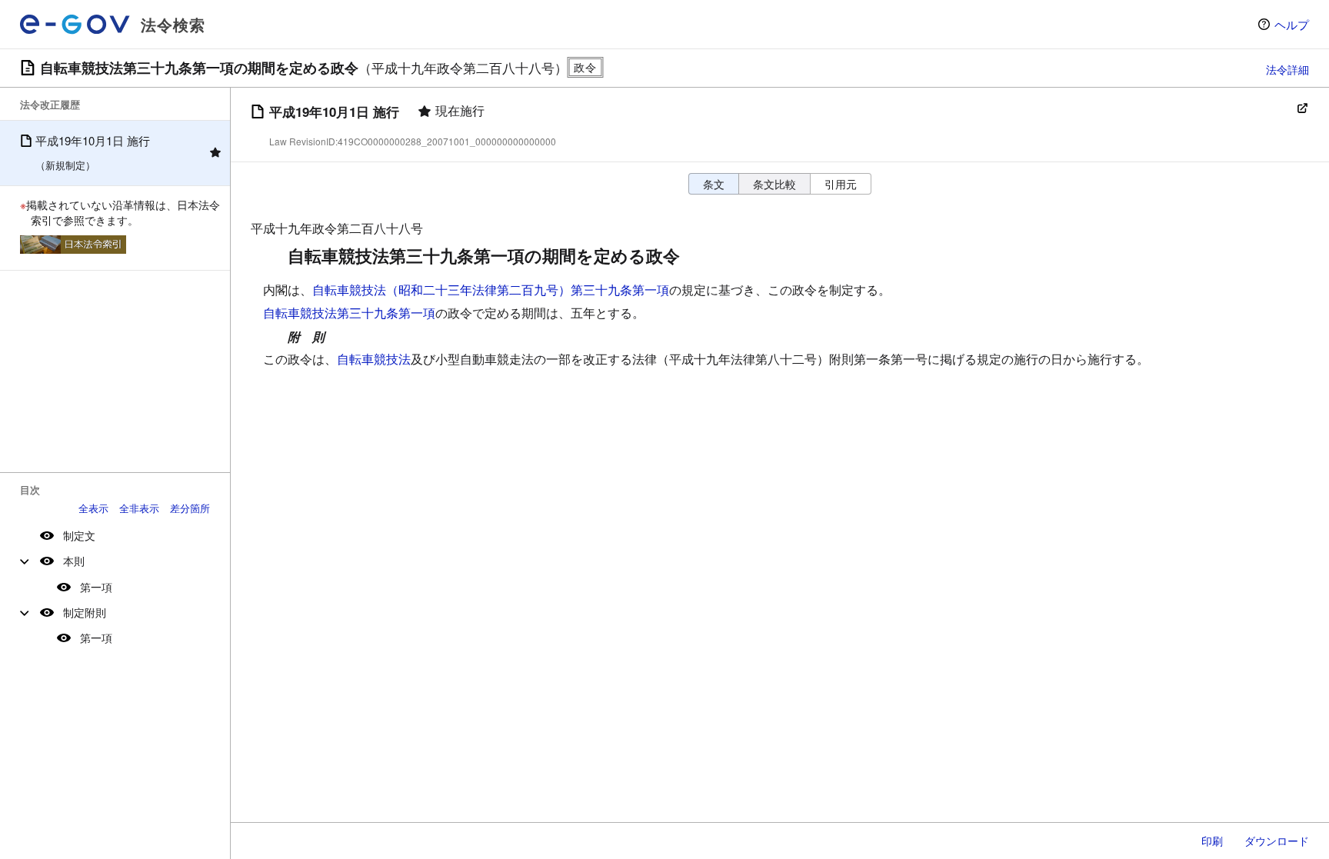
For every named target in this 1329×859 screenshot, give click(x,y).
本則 (74, 560)
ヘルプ (1291, 24)
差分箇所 (190, 508)
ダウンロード (1276, 840)
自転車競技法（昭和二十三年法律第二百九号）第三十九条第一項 (490, 289)
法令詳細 (1287, 69)
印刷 (1212, 840)
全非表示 (139, 508)
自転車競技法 (374, 359)
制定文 (79, 535)
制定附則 (84, 612)
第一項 (96, 586)
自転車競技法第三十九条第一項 (349, 312)
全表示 (93, 508)
